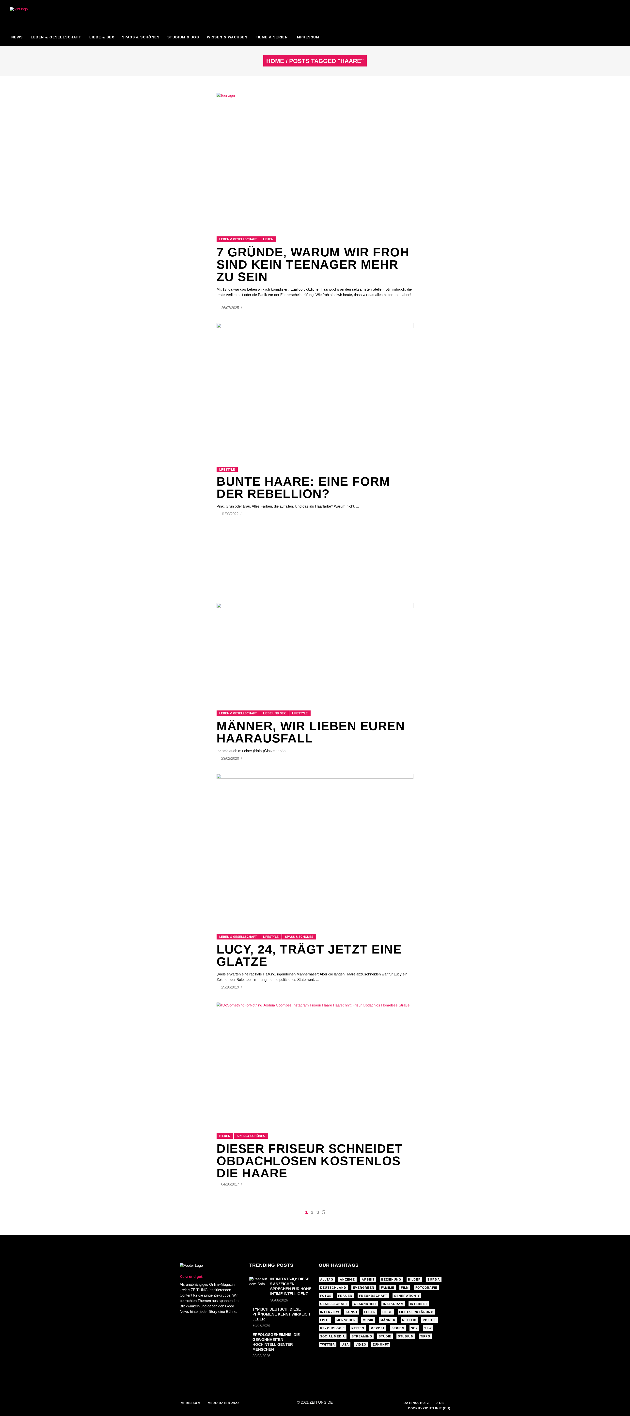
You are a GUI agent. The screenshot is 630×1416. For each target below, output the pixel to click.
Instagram (393, 1304)
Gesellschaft (333, 1304)
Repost (378, 1328)
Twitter (327, 1344)
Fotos (325, 1296)
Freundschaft (373, 1296)
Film (405, 1287)
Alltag (326, 1279)
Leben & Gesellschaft (238, 239)
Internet (418, 1304)
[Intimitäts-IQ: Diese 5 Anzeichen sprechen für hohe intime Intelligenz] (258, 1282)
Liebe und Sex (274, 713)
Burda (433, 1279)
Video (361, 1344)
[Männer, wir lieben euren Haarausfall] (315, 650)
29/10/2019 (230, 987)
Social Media (332, 1336)
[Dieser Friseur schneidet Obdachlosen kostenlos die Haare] (315, 1062)
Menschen (346, 1320)
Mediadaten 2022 (223, 1403)
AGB (440, 1403)
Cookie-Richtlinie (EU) (429, 1408)
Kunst (352, 1312)
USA (345, 1344)
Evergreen (363, 1287)
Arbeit (368, 1279)
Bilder (224, 1136)
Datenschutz (416, 1403)
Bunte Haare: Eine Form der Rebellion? (303, 488)
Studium (405, 1336)
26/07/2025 (230, 308)
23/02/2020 (230, 758)
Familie (387, 1287)
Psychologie (332, 1328)
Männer (387, 1320)
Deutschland (333, 1287)
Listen (268, 239)
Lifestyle (227, 469)
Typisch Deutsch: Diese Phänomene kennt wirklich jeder (281, 1314)
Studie (385, 1336)
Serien (398, 1328)
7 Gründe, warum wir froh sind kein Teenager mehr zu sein (313, 264)
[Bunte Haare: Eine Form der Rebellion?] (315, 388)
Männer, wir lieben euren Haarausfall (311, 732)
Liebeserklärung (416, 1312)
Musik (368, 1320)
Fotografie (426, 1287)
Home (275, 61)
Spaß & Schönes (299, 937)
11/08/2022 (230, 514)
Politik (429, 1320)
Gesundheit (365, 1304)
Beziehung (391, 1279)
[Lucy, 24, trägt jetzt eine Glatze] (315, 848)
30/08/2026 (279, 1300)
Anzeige (347, 1279)
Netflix (409, 1320)
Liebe (387, 1312)
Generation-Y (407, 1296)
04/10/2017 (230, 1184)
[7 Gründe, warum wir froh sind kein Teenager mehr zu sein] (315, 158)
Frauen (345, 1296)
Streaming (362, 1336)
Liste (325, 1320)
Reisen (357, 1328)
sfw (428, 1328)
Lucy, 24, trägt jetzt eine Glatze (309, 955)
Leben (370, 1312)
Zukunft (381, 1344)
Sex (414, 1328)
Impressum (190, 1403)
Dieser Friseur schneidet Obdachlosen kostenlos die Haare (310, 1161)
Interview (329, 1312)
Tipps (425, 1336)
